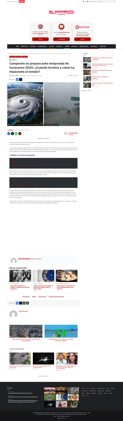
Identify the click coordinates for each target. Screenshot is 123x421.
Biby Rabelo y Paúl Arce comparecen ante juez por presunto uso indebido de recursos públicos (66, 367)
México (88, 393)
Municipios (24, 46)
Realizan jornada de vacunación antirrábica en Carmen (26, 165)
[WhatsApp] (16, 133)
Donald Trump (84, 390)
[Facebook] (8, 133)
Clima (34, 296)
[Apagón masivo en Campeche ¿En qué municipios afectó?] (43, 359)
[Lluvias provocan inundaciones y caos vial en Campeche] (20, 359)
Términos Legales (61, 416)
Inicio (11, 53)
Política (51, 46)
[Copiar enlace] (19, 133)
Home (54, 416)
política (105, 393)
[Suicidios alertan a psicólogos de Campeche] (87, 78)
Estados (15, 53)
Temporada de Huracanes (57, 296)
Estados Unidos (101, 390)
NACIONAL (93, 393)
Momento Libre (84, 46)
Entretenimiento (92, 390)
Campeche (20, 53)
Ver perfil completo (36, 259)
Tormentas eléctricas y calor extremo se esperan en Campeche (29, 185)
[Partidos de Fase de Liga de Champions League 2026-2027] (49, 397)
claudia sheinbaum (100, 388)
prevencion (43, 296)
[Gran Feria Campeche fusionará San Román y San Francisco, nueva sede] (87, 66)
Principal (110, 393)
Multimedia (94, 46)
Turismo (67, 46)
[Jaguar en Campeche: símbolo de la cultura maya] (87, 85)
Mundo (83, 393)
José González (13, 75)
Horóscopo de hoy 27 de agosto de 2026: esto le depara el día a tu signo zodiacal (43, 287)
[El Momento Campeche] (61, 13)
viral (88, 395)
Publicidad (103, 46)
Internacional (42, 46)
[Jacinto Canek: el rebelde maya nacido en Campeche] (87, 72)
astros (87, 388)
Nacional (32, 46)
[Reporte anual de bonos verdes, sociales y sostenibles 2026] (49, 390)
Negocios (59, 46)
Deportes (74, 46)
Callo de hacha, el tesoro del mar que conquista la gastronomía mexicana (66, 287)
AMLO (83, 388)
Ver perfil (71, 134)
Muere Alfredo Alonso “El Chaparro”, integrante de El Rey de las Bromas (19, 287)
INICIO (17, 46)
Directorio (67, 416)
